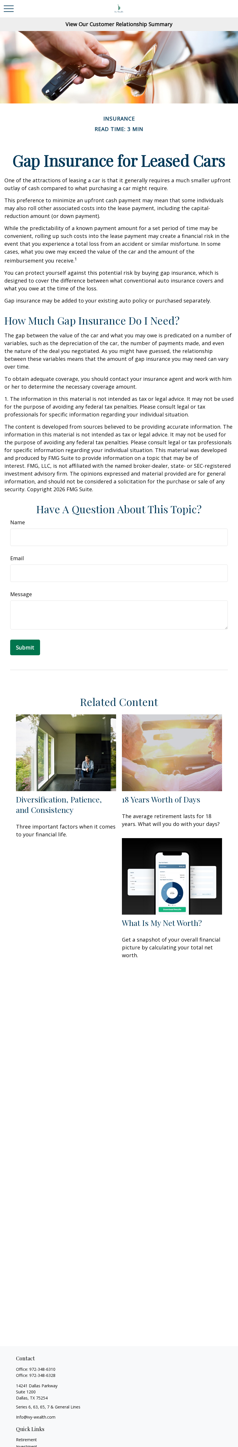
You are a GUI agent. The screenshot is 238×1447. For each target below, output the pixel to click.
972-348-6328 (42, 1375)
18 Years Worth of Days (161, 799)
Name (17, 522)
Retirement (26, 1439)
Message (21, 594)
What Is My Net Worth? (162, 923)
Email (17, 558)
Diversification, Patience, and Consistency (59, 804)
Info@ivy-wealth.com (35, 1417)
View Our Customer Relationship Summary (119, 24)
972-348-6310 (42, 1369)
